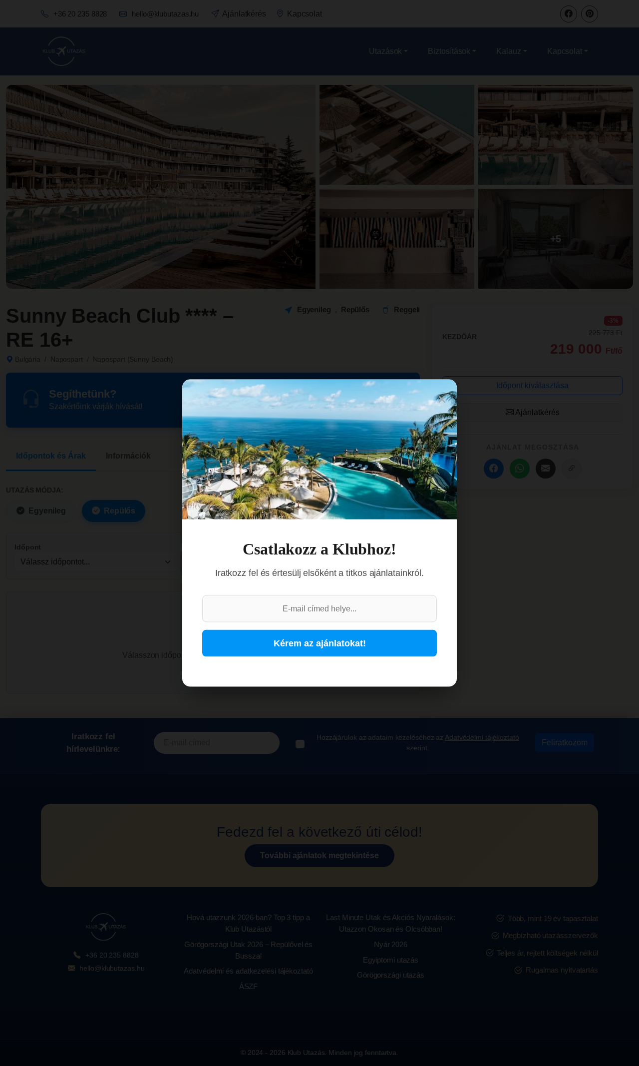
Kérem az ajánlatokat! (320, 643)
